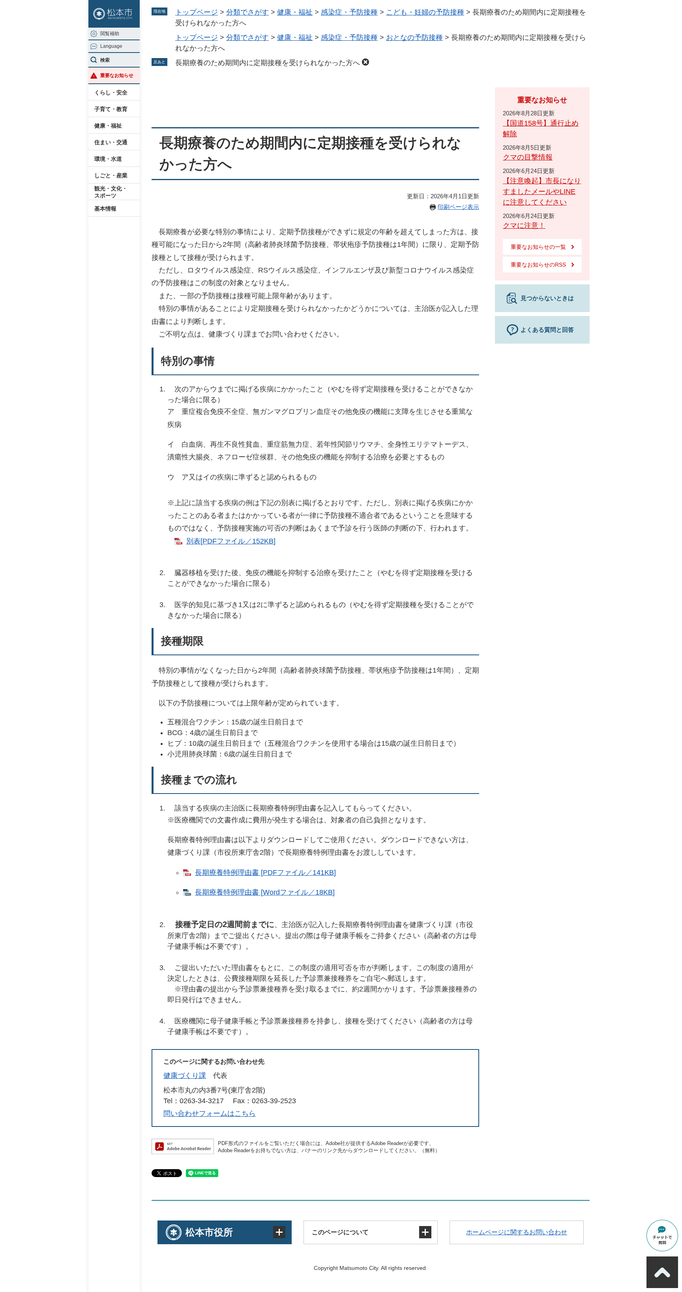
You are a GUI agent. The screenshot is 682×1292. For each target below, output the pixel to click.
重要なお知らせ (116, 75)
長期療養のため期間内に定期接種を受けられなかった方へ (267, 63)
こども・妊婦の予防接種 (425, 12)
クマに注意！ (524, 225)
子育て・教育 (110, 109)
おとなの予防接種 (414, 37)
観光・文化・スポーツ (110, 192)
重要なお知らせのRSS (538, 264)
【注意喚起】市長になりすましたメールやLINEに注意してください (542, 191)
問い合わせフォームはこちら (209, 1113)
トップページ (196, 12)
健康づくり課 (184, 1075)
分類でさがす (247, 12)
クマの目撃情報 (528, 157)
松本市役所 (209, 1232)
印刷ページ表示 (458, 206)
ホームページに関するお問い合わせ (516, 1232)
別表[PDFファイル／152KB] (230, 541)
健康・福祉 (108, 125)
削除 (365, 62)
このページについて (340, 1232)
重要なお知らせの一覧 (538, 247)
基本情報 (105, 208)
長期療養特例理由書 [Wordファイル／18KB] (265, 892)
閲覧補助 (109, 33)
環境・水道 (108, 159)
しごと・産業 (110, 175)
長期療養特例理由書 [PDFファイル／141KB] (265, 872)
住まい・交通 (110, 142)
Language (111, 46)
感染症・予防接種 (349, 12)
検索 (105, 60)
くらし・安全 (110, 92)
